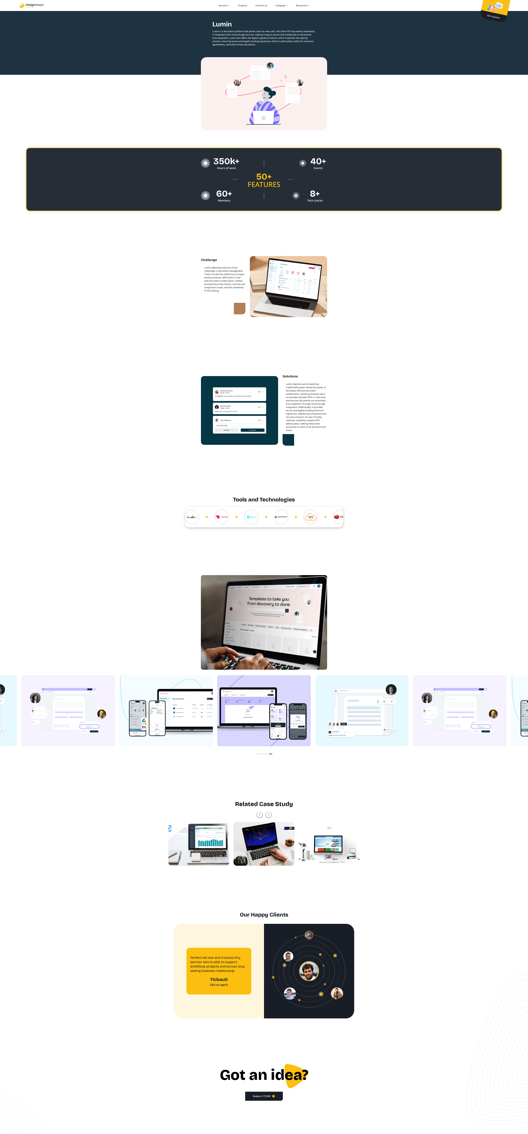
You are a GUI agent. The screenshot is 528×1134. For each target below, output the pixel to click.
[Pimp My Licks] (198, 844)
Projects (242, 5)
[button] (259, 815)
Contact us (261, 5)
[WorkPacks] (329, 844)
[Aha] (264, 844)
